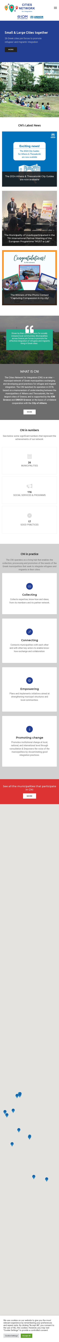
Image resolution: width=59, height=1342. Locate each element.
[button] (51, 71)
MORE (10, 48)
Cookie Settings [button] (11, 1336)
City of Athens (39, 403)
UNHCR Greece (23, 400)
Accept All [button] (26, 1336)
